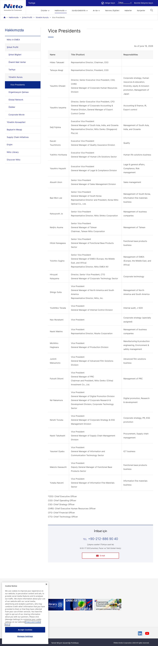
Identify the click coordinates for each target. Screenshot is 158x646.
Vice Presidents (17, 84)
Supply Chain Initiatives (18, 137)
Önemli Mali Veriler (17, 62)
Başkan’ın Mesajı (14, 129)
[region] (25, 613)
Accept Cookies (25, 630)
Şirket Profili (27, 17)
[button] (151, 10)
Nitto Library (13, 152)
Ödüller (12, 107)
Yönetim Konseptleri (16, 122)
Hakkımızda (14, 17)
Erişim (9, 144)
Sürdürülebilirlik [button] (79, 10)
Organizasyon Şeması (19, 92)
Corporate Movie (16, 114)
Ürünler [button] (44, 10)
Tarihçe (12, 69)
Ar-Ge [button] (95, 10)
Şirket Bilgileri (15, 54)
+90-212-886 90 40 (103, 539)
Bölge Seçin (110, 3)
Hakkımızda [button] (59, 10)
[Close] (46, 584)
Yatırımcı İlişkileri (112, 10)
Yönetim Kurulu (42, 17)
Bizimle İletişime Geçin (143, 3)
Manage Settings (25, 636)
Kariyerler (141, 10)
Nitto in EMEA (13, 39)
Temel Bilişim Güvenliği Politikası (65, 643)
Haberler (128, 10)
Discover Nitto (13, 159)
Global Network (16, 99)
